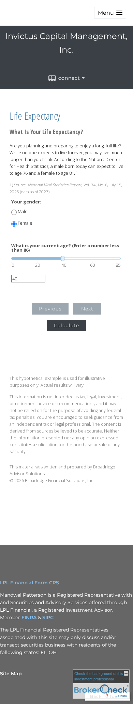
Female (25, 223)
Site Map (11, 673)
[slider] (66, 258)
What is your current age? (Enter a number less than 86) (65, 247)
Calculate (66, 325)
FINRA (28, 617)
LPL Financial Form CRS (29, 583)
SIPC (48, 617)
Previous (50, 309)
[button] (110, 13)
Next (87, 309)
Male (23, 211)
